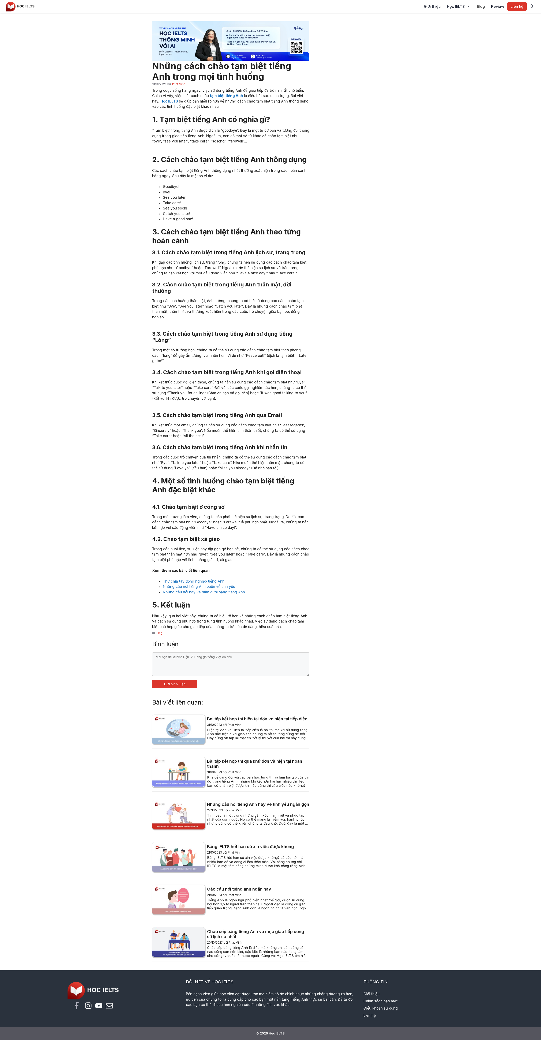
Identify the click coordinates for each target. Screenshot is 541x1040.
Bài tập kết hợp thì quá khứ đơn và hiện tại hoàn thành (254, 764)
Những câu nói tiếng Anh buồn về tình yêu (199, 586)
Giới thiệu (432, 6)
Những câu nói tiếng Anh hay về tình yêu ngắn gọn (258, 804)
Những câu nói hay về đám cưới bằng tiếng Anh (204, 592)
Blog (481, 6)
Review (497, 6)
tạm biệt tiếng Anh (226, 96)
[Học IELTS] (20, 6)
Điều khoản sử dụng (380, 1008)
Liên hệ (517, 6)
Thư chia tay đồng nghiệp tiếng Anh (193, 581)
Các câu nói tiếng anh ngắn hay (239, 889)
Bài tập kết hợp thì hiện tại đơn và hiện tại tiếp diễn (257, 718)
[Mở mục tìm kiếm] (532, 6)
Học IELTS (456, 6)
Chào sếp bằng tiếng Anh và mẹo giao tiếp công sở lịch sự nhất (255, 934)
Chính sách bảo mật (380, 1001)
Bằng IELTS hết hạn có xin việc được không (250, 846)
